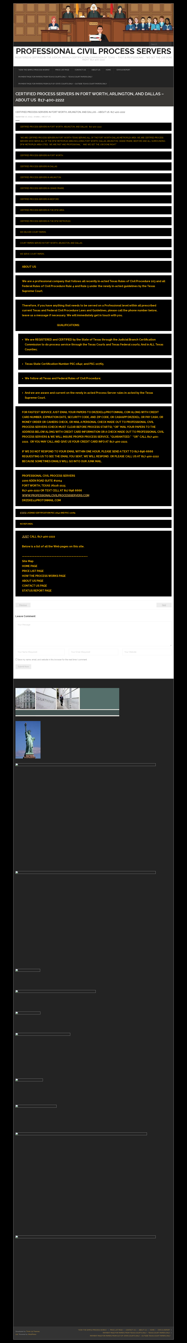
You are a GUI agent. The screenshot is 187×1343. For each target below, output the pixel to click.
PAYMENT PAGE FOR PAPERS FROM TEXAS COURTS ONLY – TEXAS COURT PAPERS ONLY (136, 1333)
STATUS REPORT (164, 1330)
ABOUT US (46, 117)
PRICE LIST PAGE (116, 1330)
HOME (152, 1330)
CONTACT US (131, 1330)
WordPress (32, 1334)
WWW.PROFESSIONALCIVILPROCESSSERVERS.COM (55, 495)
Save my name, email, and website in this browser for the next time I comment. (52, 660)
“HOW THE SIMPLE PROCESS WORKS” (92, 1330)
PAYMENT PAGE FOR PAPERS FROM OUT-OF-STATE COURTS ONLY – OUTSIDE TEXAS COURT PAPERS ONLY (130, 1336)
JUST (25, 536)
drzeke (37, 117)
